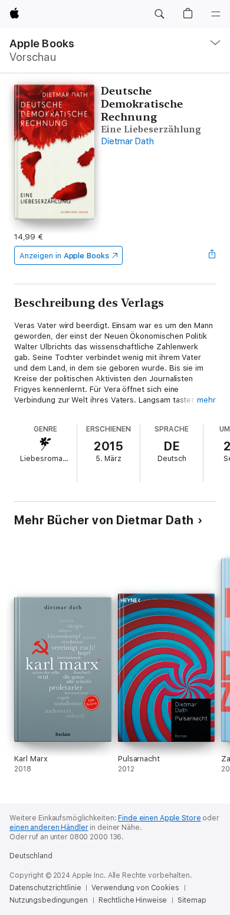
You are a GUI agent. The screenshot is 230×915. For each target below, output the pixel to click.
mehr (206, 399)
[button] (159, 14)
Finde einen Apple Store (159, 818)
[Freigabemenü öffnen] (212, 255)
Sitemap (192, 900)
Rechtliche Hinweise (132, 900)
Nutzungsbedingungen (48, 900)
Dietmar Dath (127, 141)
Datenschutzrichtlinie (45, 888)
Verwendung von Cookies (135, 888)
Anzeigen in (64, 255)
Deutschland (30, 856)
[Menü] (216, 14)
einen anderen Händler (48, 827)
